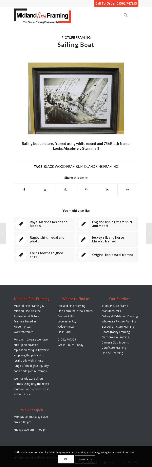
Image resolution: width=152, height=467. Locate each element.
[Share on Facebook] (24, 189)
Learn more (85, 459)
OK (66, 459)
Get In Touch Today (70, 345)
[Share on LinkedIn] (107, 189)
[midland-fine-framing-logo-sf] (42, 16)
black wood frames (61, 167)
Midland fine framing (99, 167)
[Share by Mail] (128, 189)
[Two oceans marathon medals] (3, 233)
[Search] (123, 16)
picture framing (76, 38)
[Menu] (132, 16)
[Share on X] (45, 189)
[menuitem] (123, 16)
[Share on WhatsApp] (65, 189)
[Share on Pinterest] (86, 189)
